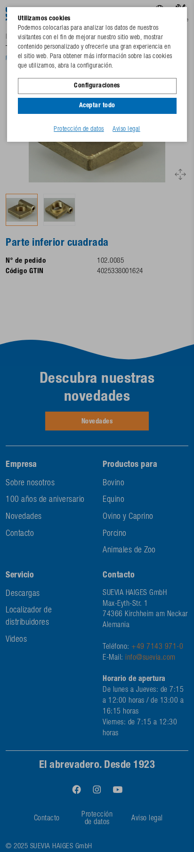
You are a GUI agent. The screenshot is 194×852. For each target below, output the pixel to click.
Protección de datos (79, 129)
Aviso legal (126, 129)
